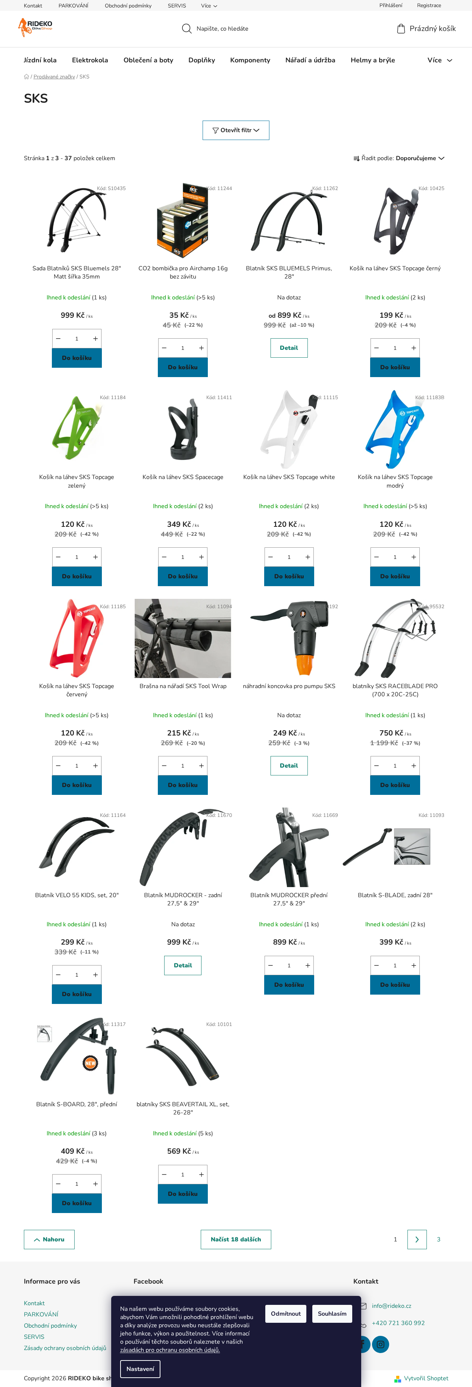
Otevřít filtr (236, 130)
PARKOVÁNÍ (73, 5)
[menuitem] (40, 60)
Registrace (429, 5)
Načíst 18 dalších (236, 1239)
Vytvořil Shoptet (426, 1378)
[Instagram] (380, 1344)
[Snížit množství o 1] (58, 338)
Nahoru (54, 1239)
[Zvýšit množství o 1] (95, 338)
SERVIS (177, 5)
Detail (289, 348)
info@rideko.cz (391, 1306)
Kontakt (33, 5)
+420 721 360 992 (398, 1323)
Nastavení (140, 1369)
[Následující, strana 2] (417, 1239)
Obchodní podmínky (128, 5)
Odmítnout (286, 1314)
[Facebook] (362, 1344)
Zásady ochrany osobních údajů (65, 1348)
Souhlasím (332, 1314)
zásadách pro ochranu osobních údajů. (170, 1350)
